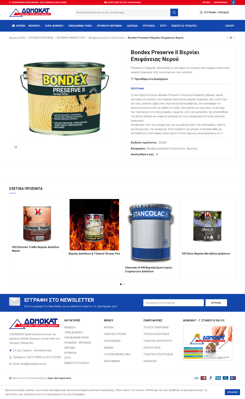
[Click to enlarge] (16, 147)
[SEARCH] (174, 12)
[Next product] (234, 37)
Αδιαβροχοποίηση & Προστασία (106, 37)
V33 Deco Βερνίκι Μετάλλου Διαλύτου (206, 253)
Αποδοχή (232, 392)
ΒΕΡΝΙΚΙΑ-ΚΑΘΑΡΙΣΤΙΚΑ (71, 37)
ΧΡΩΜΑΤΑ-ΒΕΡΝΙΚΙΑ (41, 37)
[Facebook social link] (233, 2)
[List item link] (35, 364)
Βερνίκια (192, 148)
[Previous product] (227, 37)
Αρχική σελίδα (17, 37)
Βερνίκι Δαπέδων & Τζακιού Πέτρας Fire (94, 253)
